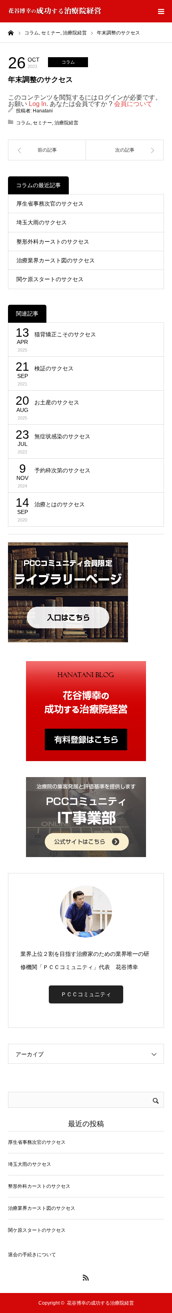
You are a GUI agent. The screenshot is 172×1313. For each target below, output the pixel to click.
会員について (133, 103)
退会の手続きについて (32, 1254)
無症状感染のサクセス (62, 436)
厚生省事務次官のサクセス (50, 203)
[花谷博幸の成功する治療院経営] (55, 11)
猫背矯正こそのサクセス (65, 334)
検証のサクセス (54, 368)
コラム (68, 62)
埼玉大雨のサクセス (41, 222)
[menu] (161, 11)
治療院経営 (66, 123)
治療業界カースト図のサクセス (55, 260)
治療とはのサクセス (59, 504)
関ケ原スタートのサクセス (50, 279)
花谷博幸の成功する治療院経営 (100, 1303)
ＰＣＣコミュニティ (86, 994)
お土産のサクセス (56, 402)
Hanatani (43, 111)
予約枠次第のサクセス (62, 470)
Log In (37, 103)
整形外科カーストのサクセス (52, 241)
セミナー (42, 123)
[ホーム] (11, 32)
